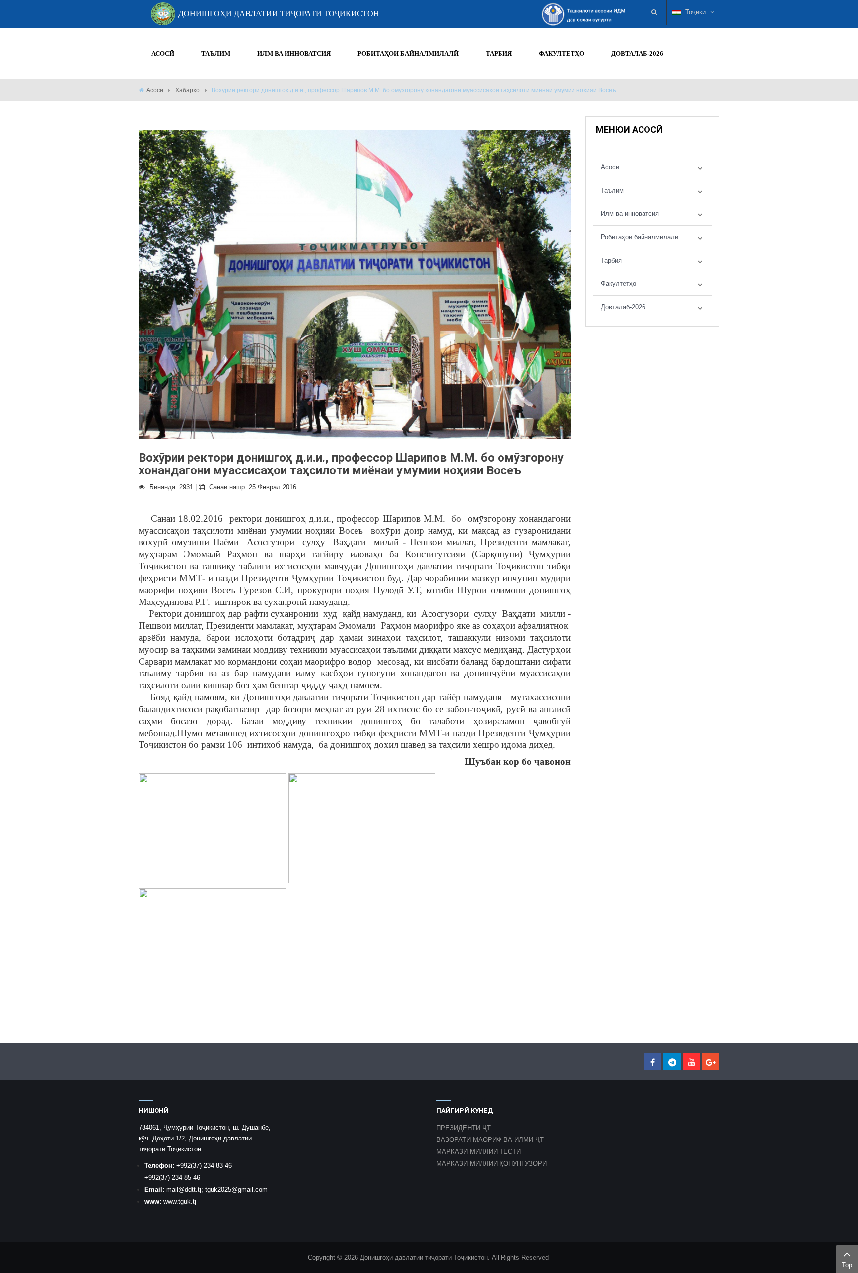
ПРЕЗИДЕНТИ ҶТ (463, 1128)
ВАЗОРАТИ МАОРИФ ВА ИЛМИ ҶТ (490, 1139)
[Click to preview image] (355, 284)
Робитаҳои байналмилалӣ (639, 237)
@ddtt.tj (189, 1189)
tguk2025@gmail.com (236, 1189)
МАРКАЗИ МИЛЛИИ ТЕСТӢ (478, 1151)
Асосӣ (154, 90)
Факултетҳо (618, 283)
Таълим (612, 190)
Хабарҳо (187, 90)
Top (847, 1265)
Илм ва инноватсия (630, 213)
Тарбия (611, 260)
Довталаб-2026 (623, 307)
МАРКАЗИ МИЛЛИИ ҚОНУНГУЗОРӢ (491, 1163)
